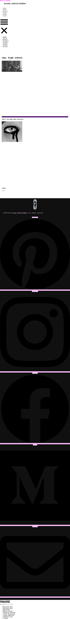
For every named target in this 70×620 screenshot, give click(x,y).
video (5, 14)
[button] (4, 26)
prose (5, 13)
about (5, 10)
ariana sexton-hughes (15, 3)
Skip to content (5, 0)
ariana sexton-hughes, (20, 213)
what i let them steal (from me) (12, 119)
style (5, 16)
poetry (5, 11)
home (4, 8)
